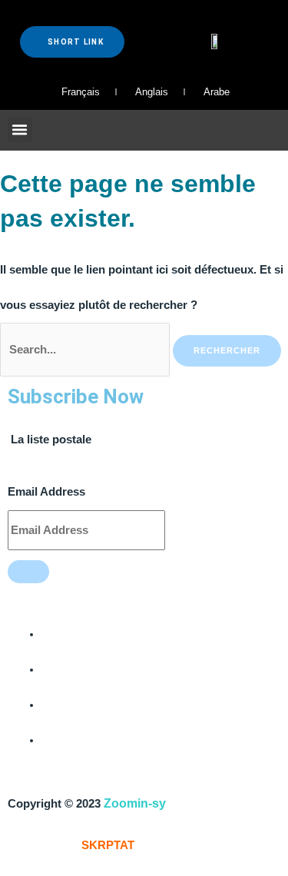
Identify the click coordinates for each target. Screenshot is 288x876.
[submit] (28, 571)
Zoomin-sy (135, 803)
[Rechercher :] (86, 349)
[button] (20, 130)
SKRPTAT (107, 845)
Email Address (46, 492)
